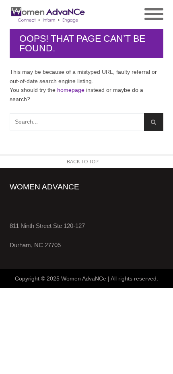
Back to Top (83, 162)
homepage (70, 90)
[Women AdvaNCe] (48, 14)
